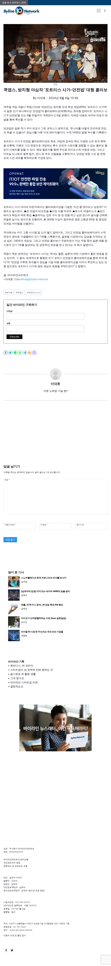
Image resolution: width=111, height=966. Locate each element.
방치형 (8, 292)
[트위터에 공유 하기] (10, 353)
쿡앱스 (19, 292)
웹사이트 (80, 524)
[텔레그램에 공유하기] (25, 353)
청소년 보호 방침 (36, 890)
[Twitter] (12, 950)
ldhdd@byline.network (34, 279)
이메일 (10, 311)
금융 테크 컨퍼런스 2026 (14, 2)
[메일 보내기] (29, 353)
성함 (8, 323)
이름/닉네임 (10, 524)
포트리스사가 (34, 292)
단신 (55, 84)
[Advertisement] (55, 436)
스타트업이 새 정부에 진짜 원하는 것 (31, 669)
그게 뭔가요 (17, 678)
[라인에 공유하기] (15, 353)
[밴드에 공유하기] (20, 353)
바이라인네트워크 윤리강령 (15, 859)
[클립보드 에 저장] (34, 353)
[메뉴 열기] (105, 10)
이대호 (41, 98)
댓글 (7, 480)
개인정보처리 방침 (11, 862)
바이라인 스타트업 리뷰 (24, 682)
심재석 (24, 595)
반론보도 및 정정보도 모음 (15, 866)
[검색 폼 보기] (99, 11)
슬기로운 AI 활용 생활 (23, 674)
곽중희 (24, 635)
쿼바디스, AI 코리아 (21, 665)
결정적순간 (16, 686)
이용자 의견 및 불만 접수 (14, 935)
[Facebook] (6, 950)
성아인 (24, 622)
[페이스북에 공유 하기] (5, 353)
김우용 (24, 581)
